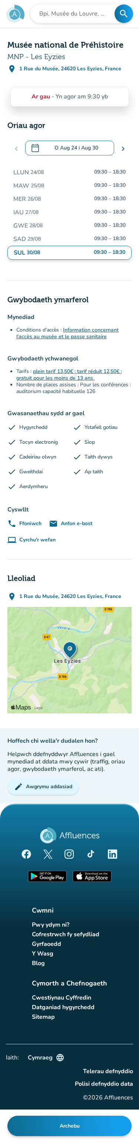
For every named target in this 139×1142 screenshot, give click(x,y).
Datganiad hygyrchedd (63, 1007)
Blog (38, 963)
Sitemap (43, 1017)
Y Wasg (42, 953)
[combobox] (74, 13)
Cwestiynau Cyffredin (61, 997)
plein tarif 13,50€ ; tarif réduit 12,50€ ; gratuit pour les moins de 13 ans (69, 375)
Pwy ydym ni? (50, 924)
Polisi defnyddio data (104, 1084)
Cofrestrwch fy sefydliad (65, 934)
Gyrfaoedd (46, 944)
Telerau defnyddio (108, 1071)
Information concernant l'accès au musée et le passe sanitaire (67, 333)
